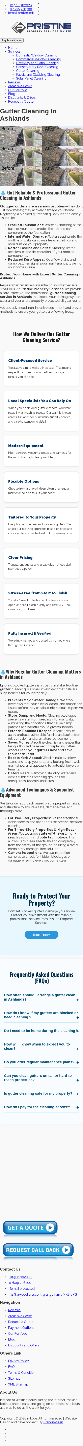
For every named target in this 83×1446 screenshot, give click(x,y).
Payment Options (21, 1328)
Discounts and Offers (23, 1345)
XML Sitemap (18, 1384)
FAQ (11, 1367)
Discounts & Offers (22, 98)
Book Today (41, 934)
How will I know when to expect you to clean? (37, 1046)
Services (14, 51)
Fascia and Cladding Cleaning (38, 74)
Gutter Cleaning (27, 71)
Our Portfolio (17, 90)
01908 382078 (21, 5)
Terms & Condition (21, 1373)
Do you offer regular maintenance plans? (39, 1062)
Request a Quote (20, 101)
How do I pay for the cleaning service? (37, 1107)
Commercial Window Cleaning (38, 59)
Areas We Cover (20, 86)
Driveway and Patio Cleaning (37, 63)
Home (12, 48)
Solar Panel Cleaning (31, 78)
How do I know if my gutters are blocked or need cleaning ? (41, 1015)
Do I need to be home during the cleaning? (40, 1031)
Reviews (14, 82)
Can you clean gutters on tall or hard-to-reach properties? (38, 1078)
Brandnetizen (53, 1422)
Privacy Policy (18, 1361)
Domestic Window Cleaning (36, 55)
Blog (11, 94)
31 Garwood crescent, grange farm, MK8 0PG (43, 1294)
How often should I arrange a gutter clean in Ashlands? (39, 997)
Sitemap (14, 1378)
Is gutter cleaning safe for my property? (38, 1093)
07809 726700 (21, 9)
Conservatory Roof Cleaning (37, 67)
